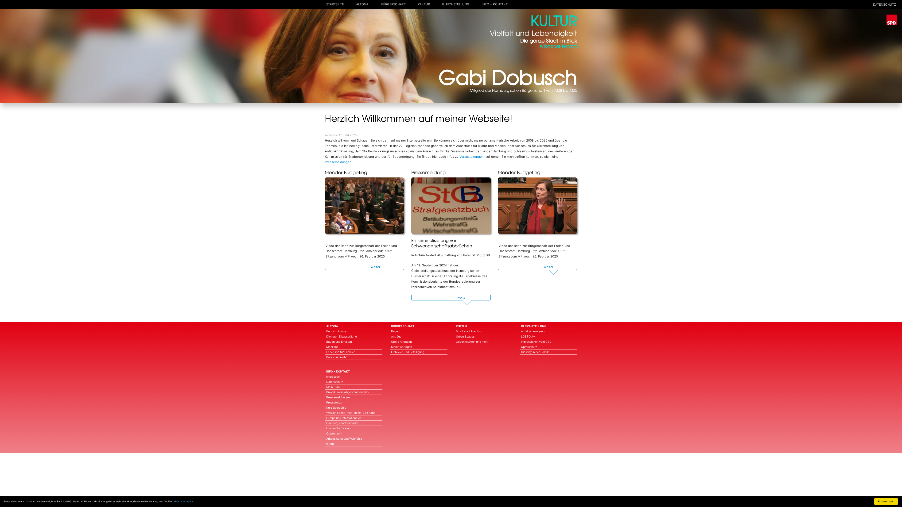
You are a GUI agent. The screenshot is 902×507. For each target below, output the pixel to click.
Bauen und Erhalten (339, 341)
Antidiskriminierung (533, 331)
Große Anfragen (401, 341)
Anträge (396, 336)
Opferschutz (529, 347)
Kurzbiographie (336, 407)
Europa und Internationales (343, 418)
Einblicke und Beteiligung (407, 352)
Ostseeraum (334, 433)
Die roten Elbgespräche (341, 336)
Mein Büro (333, 387)
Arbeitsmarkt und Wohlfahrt (344, 438)
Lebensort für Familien (340, 352)
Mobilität (332, 347)
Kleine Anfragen (401, 347)
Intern (330, 444)
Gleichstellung (455, 4)
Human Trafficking (338, 428)
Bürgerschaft (393, 4)
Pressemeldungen (338, 162)
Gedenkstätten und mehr (472, 341)
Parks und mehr (336, 357)
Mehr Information (184, 501)
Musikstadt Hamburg (469, 331)
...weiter (374, 267)
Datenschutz (334, 382)
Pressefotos (334, 402)
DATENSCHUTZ (884, 4)
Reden (395, 331)
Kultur (424, 4)
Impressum (333, 376)
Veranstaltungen (471, 156)
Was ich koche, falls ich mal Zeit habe (350, 413)
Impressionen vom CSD (536, 341)
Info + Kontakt (495, 4)
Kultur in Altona (336, 331)
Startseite (335, 4)
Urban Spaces (465, 336)
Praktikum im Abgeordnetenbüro (347, 392)
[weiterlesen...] (364, 205)
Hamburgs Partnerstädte (342, 423)
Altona (362, 4)
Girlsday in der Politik (535, 352)
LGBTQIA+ (528, 336)
